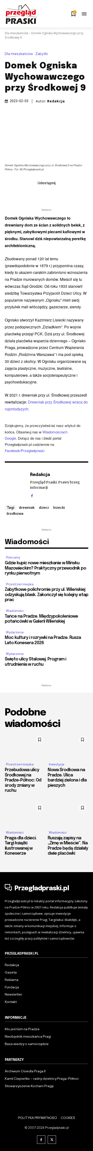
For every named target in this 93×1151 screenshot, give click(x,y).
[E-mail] (52, 193)
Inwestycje (56, 764)
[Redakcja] (16, 484)
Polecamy (13, 557)
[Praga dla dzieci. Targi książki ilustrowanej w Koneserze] (25, 814)
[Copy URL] (74, 193)
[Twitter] (30, 193)
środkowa (14, 513)
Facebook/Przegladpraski (24, 450)
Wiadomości (15, 611)
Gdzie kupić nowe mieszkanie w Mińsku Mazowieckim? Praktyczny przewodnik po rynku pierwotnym (45, 568)
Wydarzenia (15, 632)
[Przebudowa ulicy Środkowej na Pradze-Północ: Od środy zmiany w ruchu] (25, 746)
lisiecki (59, 507)
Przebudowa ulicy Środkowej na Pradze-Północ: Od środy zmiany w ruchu (23, 780)
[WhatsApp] (63, 193)
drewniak (27, 507)
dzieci (44, 507)
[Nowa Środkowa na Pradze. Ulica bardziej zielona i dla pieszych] (68, 746)
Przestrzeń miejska (20, 584)
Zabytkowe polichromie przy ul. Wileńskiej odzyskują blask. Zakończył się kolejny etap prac (46, 594)
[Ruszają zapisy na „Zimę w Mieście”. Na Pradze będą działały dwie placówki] (68, 814)
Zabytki (41, 54)
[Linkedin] (41, 193)
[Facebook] (19, 193)
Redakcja (56, 101)
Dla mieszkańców (16, 33)
